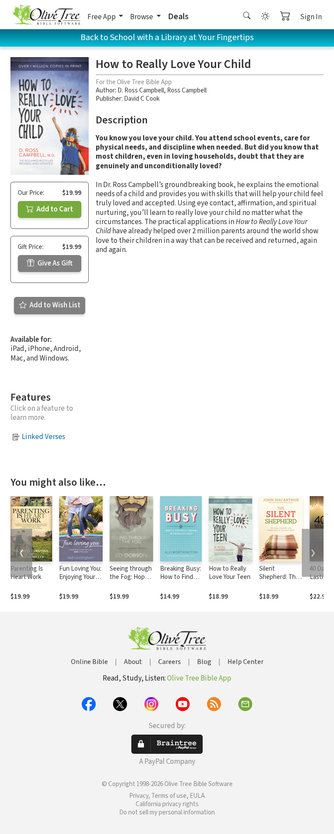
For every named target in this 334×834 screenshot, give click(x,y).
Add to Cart (54, 209)
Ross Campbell (187, 90)
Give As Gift (54, 263)
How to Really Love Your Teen (229, 573)
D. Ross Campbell (140, 90)
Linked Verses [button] (43, 437)
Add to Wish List (54, 305)
